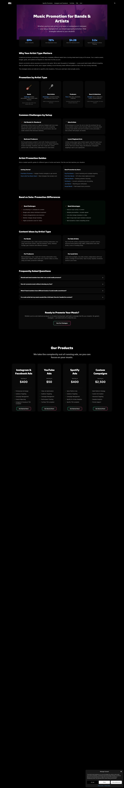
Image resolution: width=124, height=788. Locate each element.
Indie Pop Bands (69, 178)
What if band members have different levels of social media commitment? (43, 290)
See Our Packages (62, 323)
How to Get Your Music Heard (29, 176)
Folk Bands (68, 181)
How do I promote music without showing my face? (36, 284)
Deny (104, 782)
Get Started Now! (24, 408)
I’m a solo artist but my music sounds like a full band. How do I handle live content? (46, 297)
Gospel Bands (68, 186)
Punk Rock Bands (69, 176)
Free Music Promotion (27, 173)
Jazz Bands (68, 183)
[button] (121, 771)
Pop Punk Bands (69, 173)
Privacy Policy (101, 785)
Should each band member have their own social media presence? (41, 277)
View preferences (116, 782)
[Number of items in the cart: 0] (114, 3)
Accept (92, 782)
